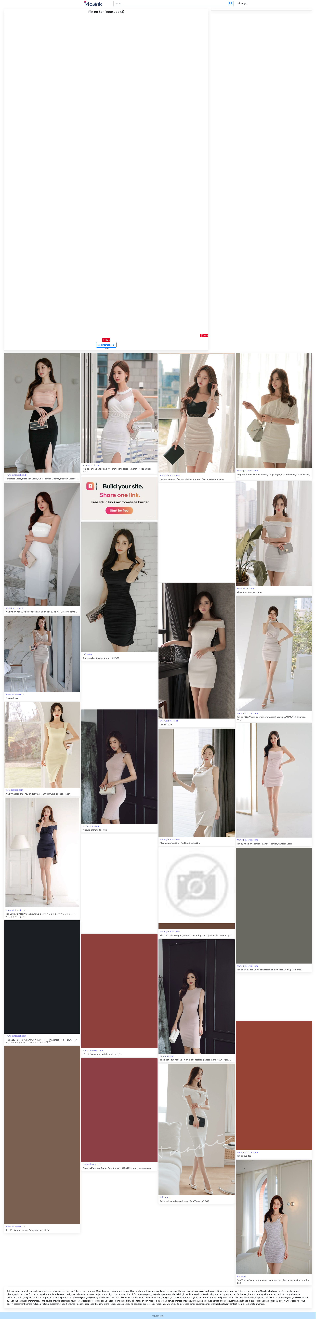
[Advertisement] (183, 532)
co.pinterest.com (106, 345)
